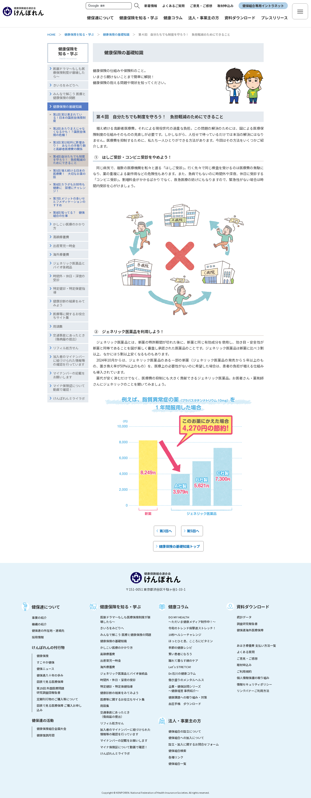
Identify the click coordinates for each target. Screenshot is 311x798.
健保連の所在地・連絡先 (48, 630)
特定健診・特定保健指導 (116, 686)
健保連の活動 (43, 720)
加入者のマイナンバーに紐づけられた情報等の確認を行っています (125, 731)
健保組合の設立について (184, 731)
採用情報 (38, 637)
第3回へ (166, 530)
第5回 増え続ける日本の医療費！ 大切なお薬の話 (69, 173)
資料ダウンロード (253, 607)
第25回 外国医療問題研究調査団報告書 (50, 690)
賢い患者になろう (180, 654)
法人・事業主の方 (184, 721)
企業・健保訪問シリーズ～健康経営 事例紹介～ (184, 688)
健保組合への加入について (186, 738)
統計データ (244, 617)
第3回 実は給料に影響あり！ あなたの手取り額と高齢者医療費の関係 (69, 145)
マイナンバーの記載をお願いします (124, 740)
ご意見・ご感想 (201, 5)
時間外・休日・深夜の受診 (118, 680)
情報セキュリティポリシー (254, 684)
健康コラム (178, 607)
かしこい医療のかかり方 (116, 647)
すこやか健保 (45, 662)
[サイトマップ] (300, 11)
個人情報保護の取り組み (253, 678)
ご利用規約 (244, 671)
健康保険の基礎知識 (116, 34)
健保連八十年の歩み (50, 675)
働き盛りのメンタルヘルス (186, 680)
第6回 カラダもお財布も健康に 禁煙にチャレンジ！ (69, 187)
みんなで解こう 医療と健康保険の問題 (125, 634)
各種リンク (175, 757)
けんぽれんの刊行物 (48, 647)
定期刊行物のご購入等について (57, 699)
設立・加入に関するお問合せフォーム (193, 744)
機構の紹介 (39, 624)
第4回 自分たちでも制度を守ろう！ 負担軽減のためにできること (69, 159)
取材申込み (225, 5)
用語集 (104, 706)
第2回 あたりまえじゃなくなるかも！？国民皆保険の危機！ (69, 131)
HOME (51, 34)
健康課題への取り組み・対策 (187, 697)
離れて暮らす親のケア (183, 660)
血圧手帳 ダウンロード (184, 703)
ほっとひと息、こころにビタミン (190, 641)
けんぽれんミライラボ (115, 753)
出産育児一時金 (110, 660)
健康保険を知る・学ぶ (79, 34)
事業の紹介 (39, 617)
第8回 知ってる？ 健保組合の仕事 (69, 214)
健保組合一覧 (177, 763)
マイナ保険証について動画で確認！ (124, 747)
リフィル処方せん (112, 723)
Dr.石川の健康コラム (182, 673)
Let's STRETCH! (179, 667)
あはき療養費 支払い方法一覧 (256, 645)
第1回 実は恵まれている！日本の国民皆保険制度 (69, 117)
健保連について (46, 607)
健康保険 (42, 656)
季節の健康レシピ (180, 647)
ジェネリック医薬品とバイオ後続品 (124, 673)
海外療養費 (107, 667)
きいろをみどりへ (112, 628)
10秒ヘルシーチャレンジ (184, 634)
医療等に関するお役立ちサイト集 (122, 699)
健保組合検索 (177, 750)
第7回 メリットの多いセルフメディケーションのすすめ (69, 201)
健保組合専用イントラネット (263, 5)
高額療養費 (107, 654)
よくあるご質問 (173, 5)
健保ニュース (45, 669)
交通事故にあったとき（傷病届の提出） (115, 714)
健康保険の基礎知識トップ (179, 546)
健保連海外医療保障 (250, 630)
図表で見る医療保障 (50, 681)
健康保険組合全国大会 (51, 728)
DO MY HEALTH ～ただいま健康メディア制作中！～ (192, 619)
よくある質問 (246, 652)
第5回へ (193, 530)
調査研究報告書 (247, 624)
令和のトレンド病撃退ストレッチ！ (192, 628)
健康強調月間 (45, 735)
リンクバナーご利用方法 (253, 691)
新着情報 (150, 5)
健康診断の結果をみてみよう (119, 693)
